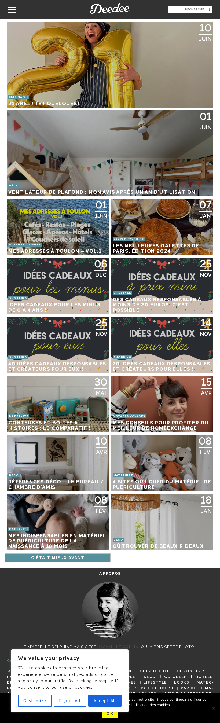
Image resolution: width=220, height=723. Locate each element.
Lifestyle (155, 682)
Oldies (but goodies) (147, 688)
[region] (70, 680)
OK (109, 713)
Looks (181, 682)
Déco (150, 676)
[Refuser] (213, 708)
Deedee (109, 8)
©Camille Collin (118, 646)
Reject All (69, 701)
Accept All (105, 701)
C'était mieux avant (58, 557)
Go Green (175, 676)
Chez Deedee (155, 671)
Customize (34, 701)
